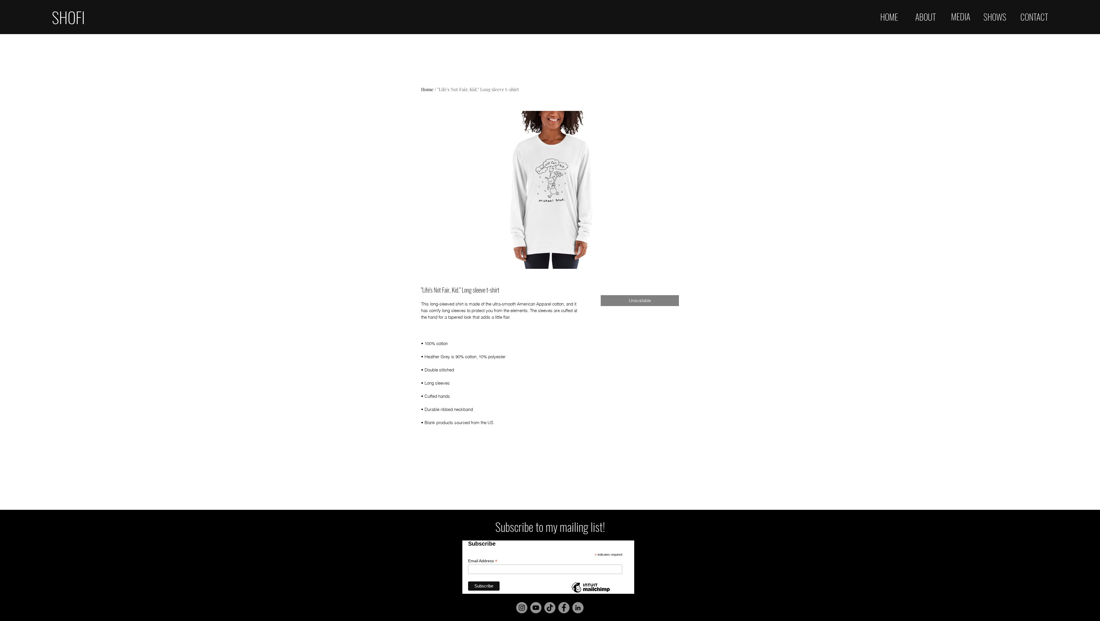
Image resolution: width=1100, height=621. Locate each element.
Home (427, 89)
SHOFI (68, 17)
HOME (889, 16)
